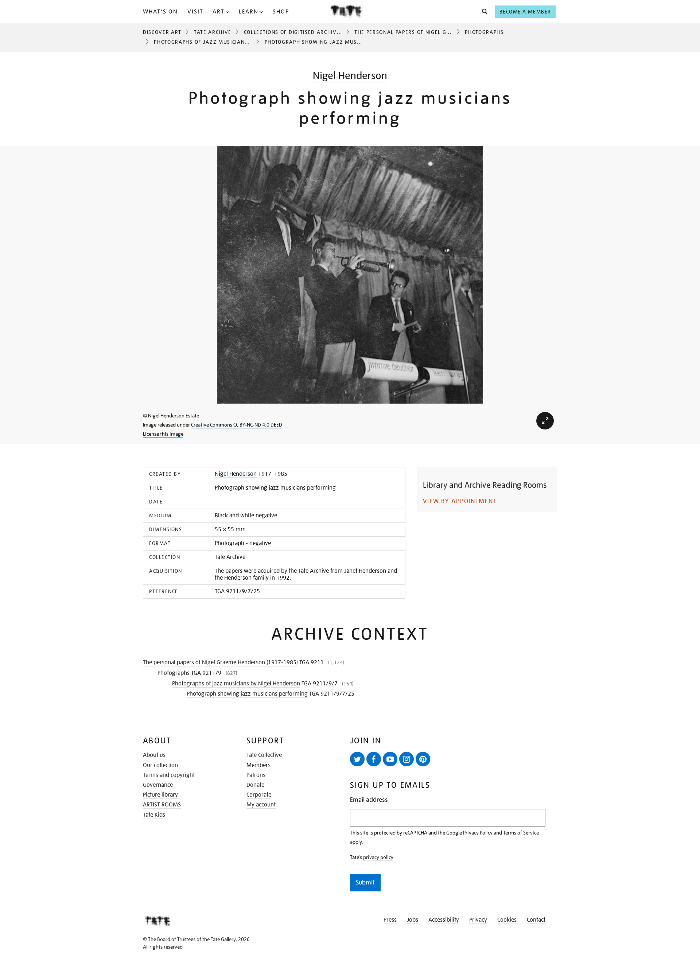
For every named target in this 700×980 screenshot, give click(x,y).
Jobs (412, 919)
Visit (195, 11)
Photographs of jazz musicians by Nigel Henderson (231, 42)
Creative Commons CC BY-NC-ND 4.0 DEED (236, 424)
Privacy (478, 919)
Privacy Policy (478, 832)
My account (261, 804)
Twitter (357, 759)
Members (258, 765)
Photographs (484, 32)
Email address (369, 799)
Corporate (258, 794)
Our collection (160, 765)
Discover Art (162, 32)
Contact (536, 919)
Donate (255, 785)
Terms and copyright (169, 775)
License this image (163, 434)
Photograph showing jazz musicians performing (247, 693)
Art (219, 11)
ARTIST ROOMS (162, 804)
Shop (281, 11)
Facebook (373, 759)
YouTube (390, 759)
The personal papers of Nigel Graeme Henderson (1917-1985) (445, 32)
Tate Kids (154, 814)
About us (154, 755)
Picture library (160, 794)
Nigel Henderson (350, 75)
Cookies (507, 919)
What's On (160, 11)
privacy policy (378, 857)
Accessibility (443, 919)
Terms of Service (521, 832)
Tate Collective (264, 755)
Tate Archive (213, 32)
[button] (482, 11)
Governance (158, 785)
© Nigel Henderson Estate (171, 415)
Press (390, 919)
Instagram (406, 759)
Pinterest (423, 759)
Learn (248, 11)
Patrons (255, 775)
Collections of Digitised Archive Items (301, 32)
